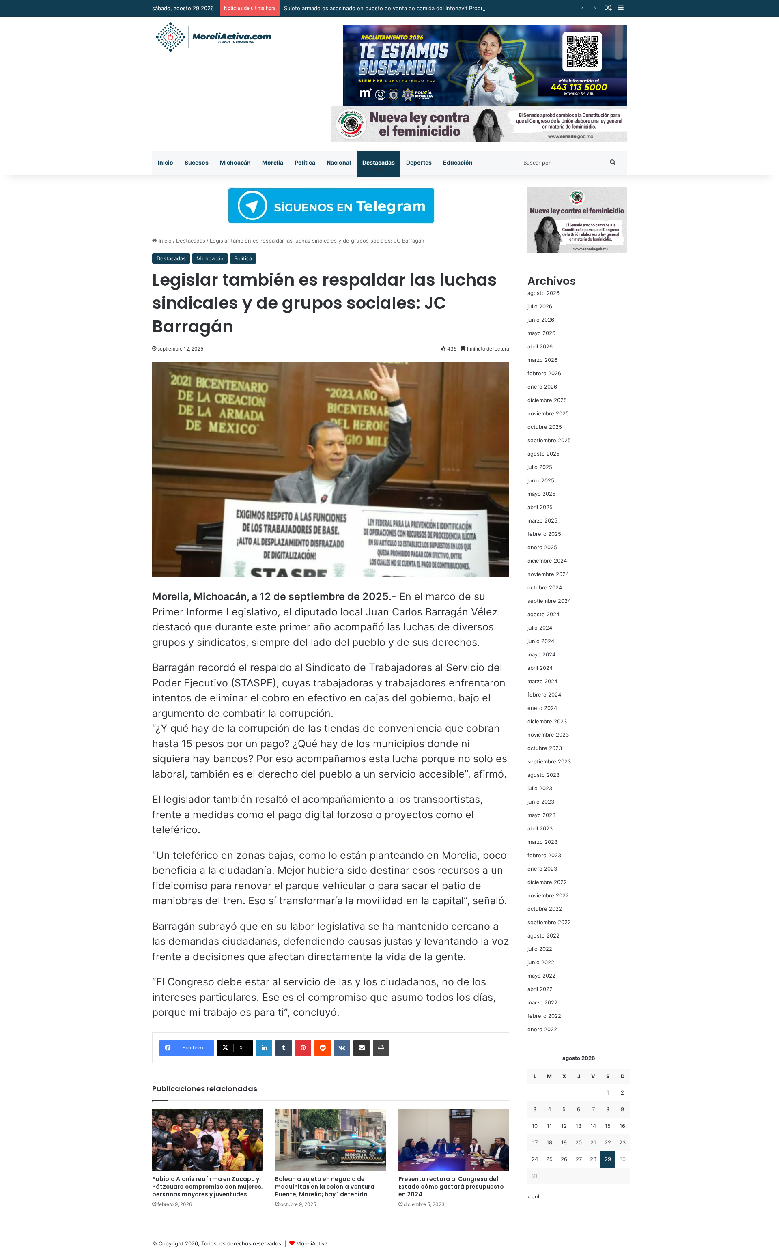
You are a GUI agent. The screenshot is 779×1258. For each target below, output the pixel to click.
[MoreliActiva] (213, 37)
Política (305, 162)
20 (578, 1142)
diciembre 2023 (547, 721)
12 (564, 1126)
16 (622, 1126)
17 (535, 1142)
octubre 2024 (544, 587)
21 (593, 1142)
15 (608, 1126)
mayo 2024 (541, 654)
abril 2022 (540, 989)
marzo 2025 (542, 520)
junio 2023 (540, 801)
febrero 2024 (544, 694)
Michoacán (235, 162)
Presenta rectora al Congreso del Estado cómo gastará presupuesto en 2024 (451, 1186)
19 (564, 1142)
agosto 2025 (543, 453)
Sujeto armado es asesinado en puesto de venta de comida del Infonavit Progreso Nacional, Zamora (410, 8)
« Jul (533, 1196)
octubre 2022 (544, 908)
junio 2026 (540, 319)
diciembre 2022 (547, 882)
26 (564, 1159)
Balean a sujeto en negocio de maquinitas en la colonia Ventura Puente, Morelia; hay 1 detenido (324, 1186)
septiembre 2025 (549, 440)
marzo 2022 (542, 1002)
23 (622, 1142)
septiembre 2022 (549, 922)
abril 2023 (540, 828)
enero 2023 (542, 868)
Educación (458, 162)
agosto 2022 (543, 935)
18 (549, 1142)
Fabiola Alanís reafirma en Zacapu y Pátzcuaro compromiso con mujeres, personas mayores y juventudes (207, 1186)
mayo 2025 (541, 493)
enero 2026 (542, 386)
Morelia (272, 162)
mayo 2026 (541, 333)
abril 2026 (540, 346)
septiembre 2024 (549, 601)
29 (608, 1159)
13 (578, 1126)
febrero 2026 (544, 373)
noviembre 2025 (548, 413)
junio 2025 (540, 480)
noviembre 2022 (548, 895)
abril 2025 (540, 507)
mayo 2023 (541, 815)
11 (549, 1126)
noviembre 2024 (548, 574)
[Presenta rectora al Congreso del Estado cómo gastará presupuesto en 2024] (453, 1140)
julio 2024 (539, 627)
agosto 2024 (543, 614)
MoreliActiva (311, 1243)
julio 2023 (539, 788)
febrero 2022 (544, 1016)
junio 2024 (540, 641)
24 (535, 1159)
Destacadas (378, 162)
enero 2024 (542, 708)
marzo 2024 (542, 681)
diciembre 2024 (547, 560)
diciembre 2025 (547, 400)
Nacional (339, 162)
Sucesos (197, 162)
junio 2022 (540, 962)
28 (593, 1159)
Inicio (165, 162)
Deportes (419, 162)
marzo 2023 (542, 842)
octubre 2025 (544, 427)
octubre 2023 (544, 748)
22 (608, 1142)
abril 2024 (540, 667)
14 (593, 1126)
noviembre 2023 (548, 734)
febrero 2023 (544, 855)
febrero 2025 (544, 534)
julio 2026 (539, 306)
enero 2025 (542, 547)
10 (535, 1126)
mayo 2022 (541, 975)
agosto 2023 (543, 775)
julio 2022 (539, 949)
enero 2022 (542, 1029)
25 (549, 1159)
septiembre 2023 (549, 761)
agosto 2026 (543, 293)
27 (579, 1159)
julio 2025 (539, 467)
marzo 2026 (542, 360)
